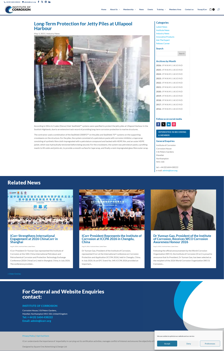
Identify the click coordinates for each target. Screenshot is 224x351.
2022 (158, 82)
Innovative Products (165, 37)
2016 (158, 109)
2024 (158, 74)
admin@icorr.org (170, 170)
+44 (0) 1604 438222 (13, 2)
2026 (158, 65)
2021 (158, 87)
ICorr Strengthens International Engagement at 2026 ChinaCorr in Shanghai (34, 239)
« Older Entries (14, 273)
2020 (158, 91)
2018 (158, 100)
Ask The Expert (163, 40)
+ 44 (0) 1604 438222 (40, 317)
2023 (158, 78)
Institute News (162, 30)
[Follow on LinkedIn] (169, 124)
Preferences (210, 343)
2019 (158, 95)
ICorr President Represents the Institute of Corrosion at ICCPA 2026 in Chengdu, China (112, 239)
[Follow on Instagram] (174, 124)
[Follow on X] (163, 124)
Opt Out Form (42, 336)
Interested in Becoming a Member (172, 133)
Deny (188, 343)
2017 (158, 104)
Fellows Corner (163, 43)
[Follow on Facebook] (158, 124)
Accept (167, 343)
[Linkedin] (49, 2)
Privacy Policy (28, 336)
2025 (158, 69)
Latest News (161, 27)
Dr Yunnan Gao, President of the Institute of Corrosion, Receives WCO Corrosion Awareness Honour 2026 (182, 239)
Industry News (53, 33)
